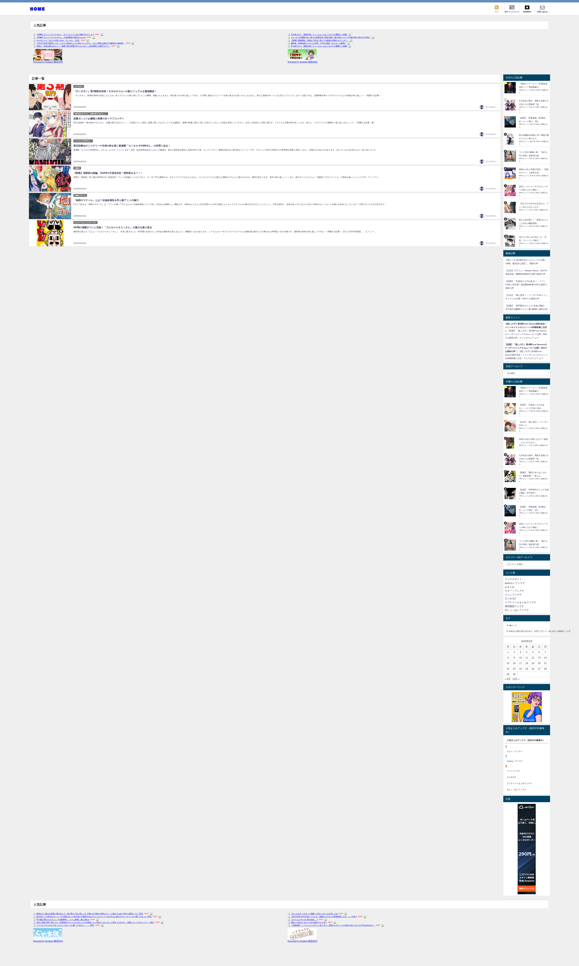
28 (545, 669)
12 (533, 657)
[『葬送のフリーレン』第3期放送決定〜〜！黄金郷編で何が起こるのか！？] (511, 87)
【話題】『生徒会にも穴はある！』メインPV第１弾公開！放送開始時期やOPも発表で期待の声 (526, 284)
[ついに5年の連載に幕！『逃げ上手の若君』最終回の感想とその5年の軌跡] (511, 156)
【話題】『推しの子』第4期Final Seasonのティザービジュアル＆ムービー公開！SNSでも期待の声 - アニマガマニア (526, 334)
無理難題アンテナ (514, 606)
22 (508, 669)
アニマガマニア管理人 (494, 107)
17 (520, 663)
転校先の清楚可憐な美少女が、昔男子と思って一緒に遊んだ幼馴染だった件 (539, 631)
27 (539, 669)
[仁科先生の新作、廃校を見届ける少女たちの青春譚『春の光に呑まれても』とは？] (511, 104)
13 (539, 657)
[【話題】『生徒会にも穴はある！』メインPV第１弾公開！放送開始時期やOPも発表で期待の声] (511, 408)
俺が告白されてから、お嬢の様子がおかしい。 (91, 113)
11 (526, 657)
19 (533, 663)
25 (526, 669)
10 (520, 657)
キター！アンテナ (514, 590)
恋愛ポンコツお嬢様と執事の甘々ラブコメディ (98, 118)
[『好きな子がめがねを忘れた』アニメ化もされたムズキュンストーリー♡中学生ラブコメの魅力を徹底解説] (511, 207)
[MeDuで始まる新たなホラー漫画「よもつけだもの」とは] (511, 443)
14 (545, 657)
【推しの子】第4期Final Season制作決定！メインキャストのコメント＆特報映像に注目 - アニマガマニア (526, 354)
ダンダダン (78, 86)
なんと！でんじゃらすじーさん (85, 222)
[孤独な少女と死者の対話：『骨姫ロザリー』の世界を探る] (511, 173)
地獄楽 (77, 168)
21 (545, 663)
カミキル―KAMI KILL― (83, 141)
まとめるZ (510, 598)
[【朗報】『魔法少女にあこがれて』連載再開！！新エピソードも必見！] (511, 476)
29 (508, 674)
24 (520, 669)
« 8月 (508, 679)
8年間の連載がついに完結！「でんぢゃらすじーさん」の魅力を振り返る (112, 227)
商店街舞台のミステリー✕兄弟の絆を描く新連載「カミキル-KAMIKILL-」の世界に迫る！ (122, 145)
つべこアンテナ (513, 594)
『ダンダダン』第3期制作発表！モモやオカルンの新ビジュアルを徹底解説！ (115, 91)
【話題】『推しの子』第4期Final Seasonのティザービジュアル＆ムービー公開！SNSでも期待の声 (526, 347)
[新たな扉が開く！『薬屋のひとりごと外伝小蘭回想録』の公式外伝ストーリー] (511, 223)
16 (514, 663)
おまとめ (509, 587)
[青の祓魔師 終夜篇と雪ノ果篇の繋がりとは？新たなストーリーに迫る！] (511, 139)
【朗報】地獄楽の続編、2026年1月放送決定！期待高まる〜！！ (108, 173)
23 (514, 669)
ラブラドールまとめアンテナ (520, 602)
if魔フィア (513, 625)
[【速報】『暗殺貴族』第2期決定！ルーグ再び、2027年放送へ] (511, 122)
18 (526, 663)
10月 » (515, 679)
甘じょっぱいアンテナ (517, 610)
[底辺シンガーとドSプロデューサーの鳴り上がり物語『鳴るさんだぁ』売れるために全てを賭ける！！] (511, 190)
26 (533, 669)
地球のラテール (80, 195)
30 (514, 674)
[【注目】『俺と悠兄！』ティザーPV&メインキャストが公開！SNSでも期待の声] (511, 426)
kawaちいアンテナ (515, 583)
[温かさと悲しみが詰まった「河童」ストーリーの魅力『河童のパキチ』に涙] (511, 241)
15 (508, 663)
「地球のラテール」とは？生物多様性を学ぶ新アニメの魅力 (106, 200)
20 (539, 663)
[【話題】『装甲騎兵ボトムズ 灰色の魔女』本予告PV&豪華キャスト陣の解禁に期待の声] (511, 493)
